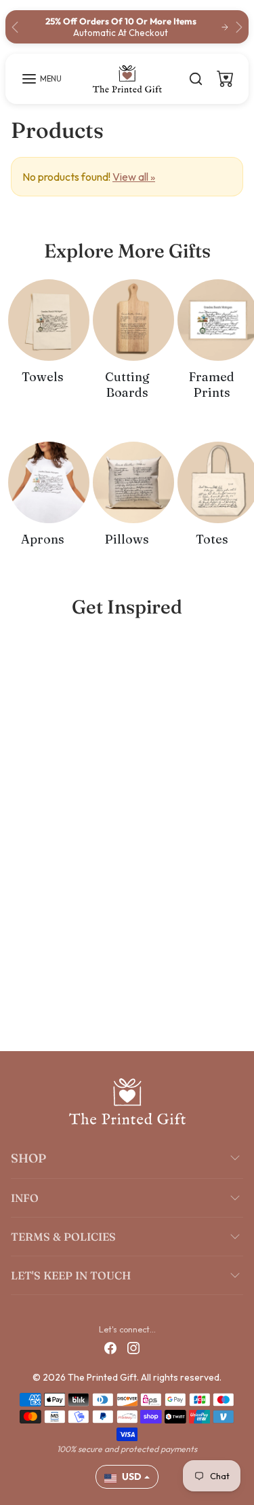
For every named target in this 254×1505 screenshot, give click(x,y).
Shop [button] (28, 1158)
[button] (41, 79)
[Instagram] (133, 1347)
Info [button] (25, 1198)
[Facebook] (110, 1347)
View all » (133, 176)
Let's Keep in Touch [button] (71, 1275)
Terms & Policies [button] (63, 1236)
